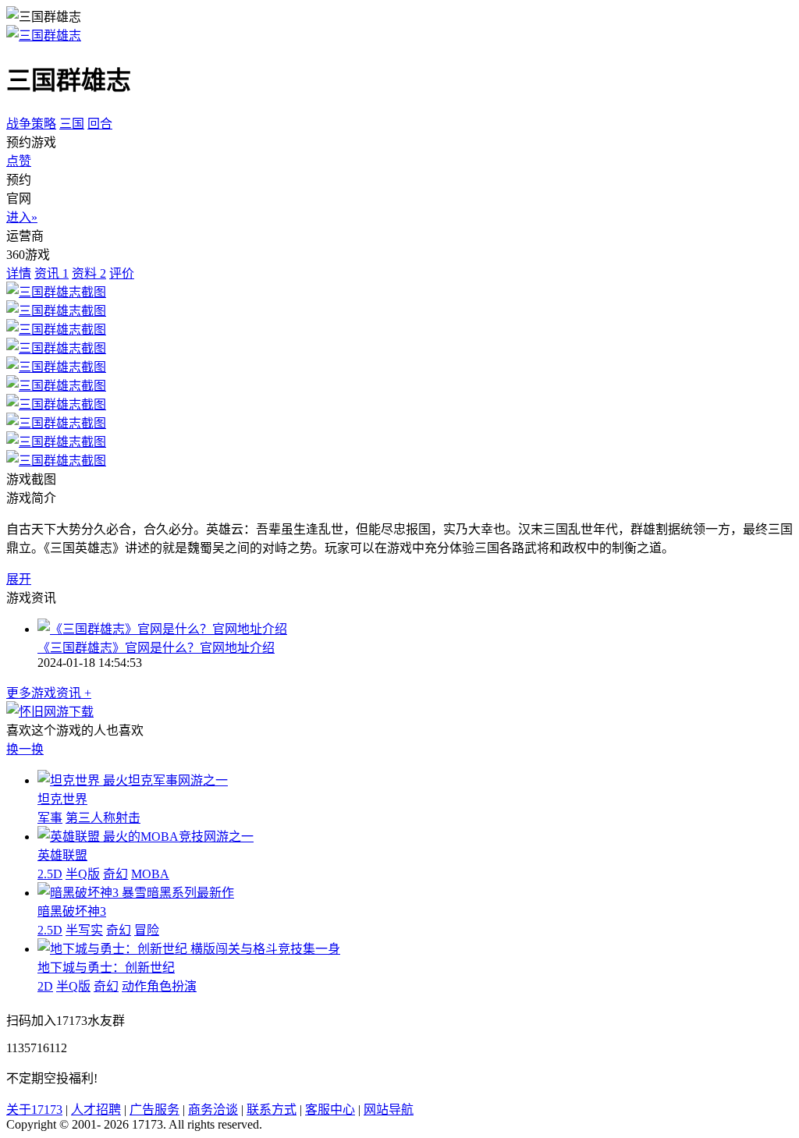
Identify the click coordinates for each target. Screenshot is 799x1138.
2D (45, 986)
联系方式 (272, 1109)
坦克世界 (62, 799)
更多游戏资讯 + (48, 693)
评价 (121, 273)
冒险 (146, 930)
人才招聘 (96, 1109)
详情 (18, 273)
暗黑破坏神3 (71, 911)
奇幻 (115, 874)
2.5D (49, 874)
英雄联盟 (62, 855)
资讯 (51, 273)
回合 (99, 123)
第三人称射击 (103, 817)
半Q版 (83, 874)
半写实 (84, 930)
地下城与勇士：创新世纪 (106, 967)
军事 (49, 817)
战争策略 (31, 123)
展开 (18, 579)
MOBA (150, 874)
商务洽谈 (213, 1109)
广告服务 (154, 1109)
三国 (71, 123)
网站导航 (389, 1109)
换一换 (25, 749)
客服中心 (330, 1109)
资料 (89, 273)
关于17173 (34, 1109)
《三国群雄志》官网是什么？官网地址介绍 (156, 647)
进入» (21, 217)
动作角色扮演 (159, 986)
